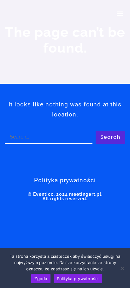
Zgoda (40, 278)
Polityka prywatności (78, 278)
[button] (120, 13)
